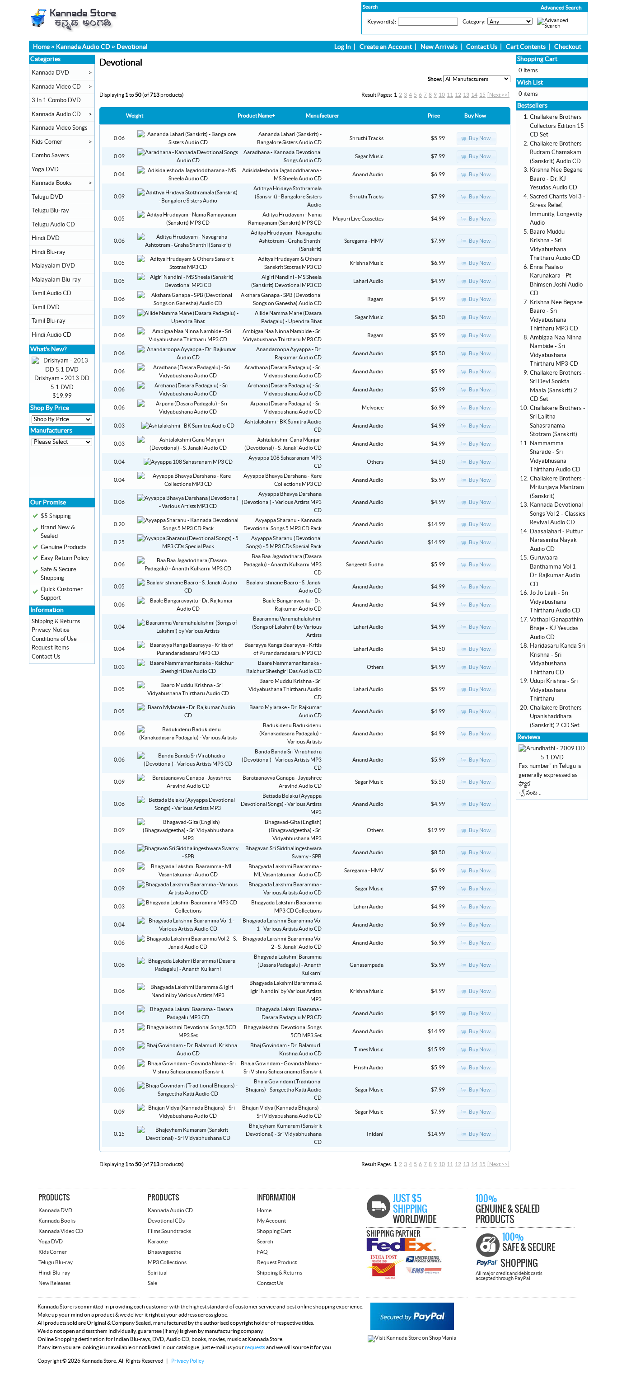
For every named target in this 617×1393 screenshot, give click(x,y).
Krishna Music (366, 263)
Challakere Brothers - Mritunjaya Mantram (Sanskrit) (557, 487)
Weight (134, 115)
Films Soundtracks (169, 1231)
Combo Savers (50, 155)
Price (434, 115)
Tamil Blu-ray (48, 321)
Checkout (567, 47)
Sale (152, 1283)
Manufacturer (322, 115)
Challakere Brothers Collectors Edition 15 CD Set (557, 126)
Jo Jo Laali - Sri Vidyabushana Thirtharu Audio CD (555, 602)
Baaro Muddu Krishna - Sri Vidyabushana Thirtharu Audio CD (285, 689)
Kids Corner (47, 142)
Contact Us (481, 47)
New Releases (54, 1283)
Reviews (528, 737)
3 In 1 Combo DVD (56, 100)
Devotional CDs (166, 1221)
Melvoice (372, 407)
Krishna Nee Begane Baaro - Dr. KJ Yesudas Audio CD (556, 179)
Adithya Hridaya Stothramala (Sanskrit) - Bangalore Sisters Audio (287, 196)
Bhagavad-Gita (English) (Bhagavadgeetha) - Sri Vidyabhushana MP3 (293, 830)
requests (255, 1347)
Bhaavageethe (164, 1252)
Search (265, 1241)
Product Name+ (256, 115)
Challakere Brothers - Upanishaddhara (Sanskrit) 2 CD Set (557, 717)
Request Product (277, 1262)
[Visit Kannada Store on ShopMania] (412, 1338)
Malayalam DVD (53, 266)
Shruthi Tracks (366, 138)
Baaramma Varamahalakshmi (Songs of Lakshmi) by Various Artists (287, 627)
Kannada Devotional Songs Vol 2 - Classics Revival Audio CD (557, 514)
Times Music (368, 1049)
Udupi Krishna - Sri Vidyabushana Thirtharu (554, 690)
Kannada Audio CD (83, 47)
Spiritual (158, 1272)
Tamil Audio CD (51, 293)
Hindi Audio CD (51, 335)
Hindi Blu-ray (48, 252)
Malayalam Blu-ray (56, 280)
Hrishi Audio (368, 1067)
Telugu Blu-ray (50, 210)
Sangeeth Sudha (364, 564)
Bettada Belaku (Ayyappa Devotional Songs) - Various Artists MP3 (281, 804)
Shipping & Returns (56, 621)
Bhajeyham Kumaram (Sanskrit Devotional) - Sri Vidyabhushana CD (284, 1134)
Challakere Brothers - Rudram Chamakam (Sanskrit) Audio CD (557, 153)
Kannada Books (52, 183)
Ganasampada (366, 965)
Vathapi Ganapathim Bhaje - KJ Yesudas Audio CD (556, 628)
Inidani (375, 1134)
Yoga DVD (45, 169)
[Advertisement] (59, 475)
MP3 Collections (167, 1262)
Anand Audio (367, 174)
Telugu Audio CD (53, 224)
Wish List (530, 83)
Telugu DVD (47, 197)
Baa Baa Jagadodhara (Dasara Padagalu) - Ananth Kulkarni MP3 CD (282, 564)
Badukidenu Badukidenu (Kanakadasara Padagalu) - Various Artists (290, 733)
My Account (271, 1221)
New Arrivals (439, 47)
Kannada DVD (50, 73)
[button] (542, 8)
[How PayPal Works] (412, 1328)
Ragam (375, 299)
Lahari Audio (368, 281)
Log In (342, 47)
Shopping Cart (537, 59)
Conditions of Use (54, 639)
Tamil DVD (46, 307)
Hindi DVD (46, 238)
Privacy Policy (187, 1361)
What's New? (48, 349)
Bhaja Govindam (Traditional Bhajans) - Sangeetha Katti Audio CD (283, 1090)
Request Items (50, 648)
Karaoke (158, 1241)
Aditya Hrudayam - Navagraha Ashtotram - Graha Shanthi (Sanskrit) (286, 241)
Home (41, 47)
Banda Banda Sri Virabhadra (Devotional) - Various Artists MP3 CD (282, 760)
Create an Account (386, 47)
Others (375, 462)
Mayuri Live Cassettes (358, 218)
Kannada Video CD (56, 87)
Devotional (132, 47)
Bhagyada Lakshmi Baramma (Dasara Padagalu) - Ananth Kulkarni (288, 965)
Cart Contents (526, 47)
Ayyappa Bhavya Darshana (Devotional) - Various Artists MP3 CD (282, 502)
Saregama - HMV (363, 241)
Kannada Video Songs (60, 128)
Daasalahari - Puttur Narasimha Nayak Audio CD (556, 540)
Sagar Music (369, 156)
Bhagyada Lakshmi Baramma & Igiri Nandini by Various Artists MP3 (285, 991)
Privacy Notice (51, 630)
